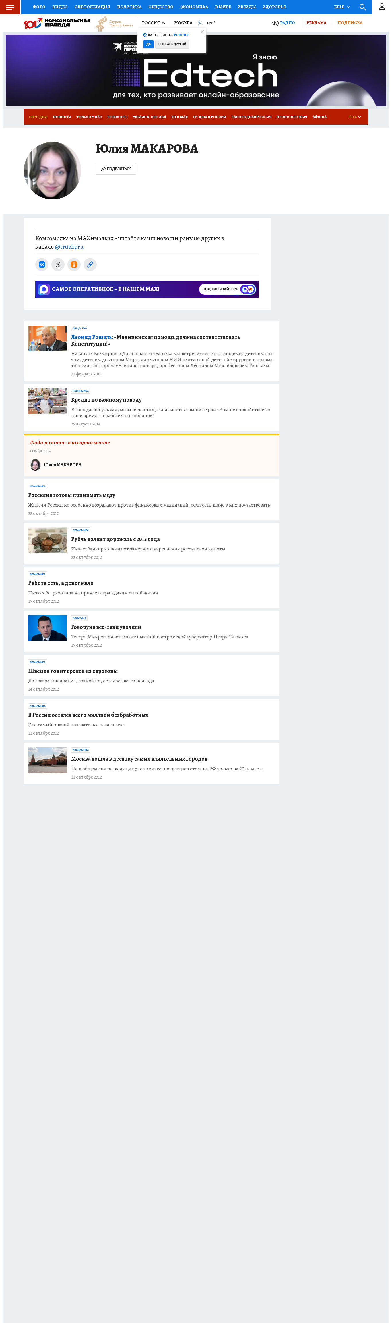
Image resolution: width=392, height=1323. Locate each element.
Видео (60, 7)
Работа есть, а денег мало (61, 583)
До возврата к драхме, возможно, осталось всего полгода (91, 681)
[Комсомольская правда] (57, 23)
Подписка (350, 23)
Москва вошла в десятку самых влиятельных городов (139, 759)
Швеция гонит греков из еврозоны (73, 671)
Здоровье (274, 7)
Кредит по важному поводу (106, 399)
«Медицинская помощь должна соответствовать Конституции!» (155, 340)
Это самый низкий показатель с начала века (76, 725)
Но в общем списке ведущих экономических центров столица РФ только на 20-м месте (167, 769)
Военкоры (117, 116)
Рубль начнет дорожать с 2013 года (115, 539)
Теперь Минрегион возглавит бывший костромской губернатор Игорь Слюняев (159, 637)
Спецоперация (92, 7)
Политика (129, 7)
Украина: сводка (149, 116)
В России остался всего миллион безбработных (88, 715)
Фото (39, 7)
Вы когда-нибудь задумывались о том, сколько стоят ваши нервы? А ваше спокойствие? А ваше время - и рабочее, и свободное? (171, 413)
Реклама (316, 23)
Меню (10, 7)
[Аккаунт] (382, 7)
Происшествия (292, 116)
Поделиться (119, 169)
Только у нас (89, 116)
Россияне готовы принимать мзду (71, 495)
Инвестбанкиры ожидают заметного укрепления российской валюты (148, 549)
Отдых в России (209, 116)
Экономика (194, 7)
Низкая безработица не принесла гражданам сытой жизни (93, 593)
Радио (287, 23)
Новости (62, 116)
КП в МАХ (179, 116)
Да (148, 44)
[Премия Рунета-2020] (111, 23)
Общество (160, 7)
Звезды (247, 7)
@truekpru (69, 246)
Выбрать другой (172, 44)
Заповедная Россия (251, 116)
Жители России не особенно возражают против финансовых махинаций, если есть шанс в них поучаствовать (149, 505)
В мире (223, 7)
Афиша (320, 116)
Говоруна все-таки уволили (106, 627)
